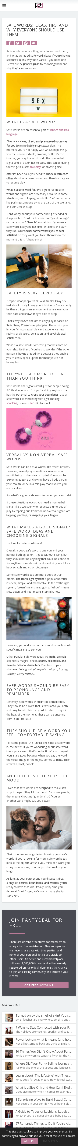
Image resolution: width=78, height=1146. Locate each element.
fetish (33, 403)
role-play (35, 167)
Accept (29, 1141)
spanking (11, 403)
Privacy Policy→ (51, 1141)
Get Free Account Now (38, 985)
